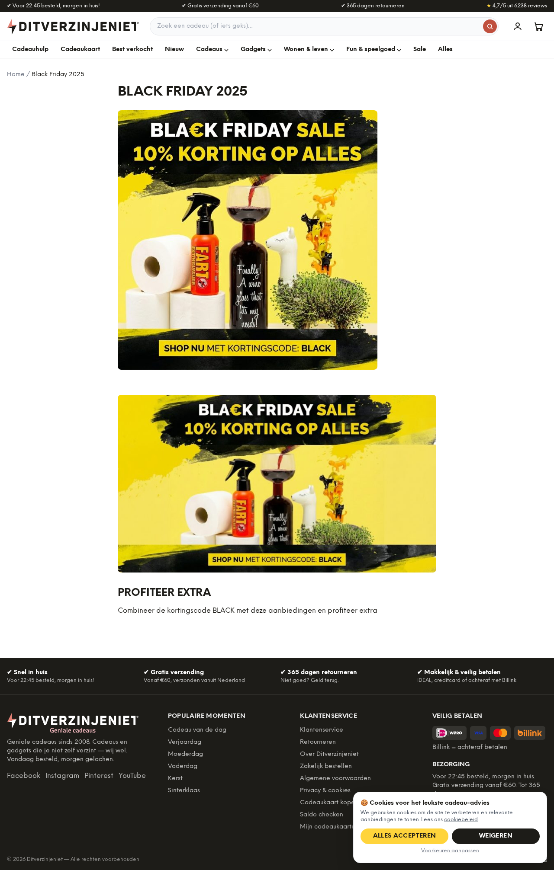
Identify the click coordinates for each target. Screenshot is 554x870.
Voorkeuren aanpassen (450, 851)
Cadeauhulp (30, 49)
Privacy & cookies (325, 790)
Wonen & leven (306, 49)
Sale (419, 49)
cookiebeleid (461, 819)
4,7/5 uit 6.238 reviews (516, 6)
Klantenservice (321, 730)
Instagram (62, 776)
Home (16, 74)
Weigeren (495, 836)
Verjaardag (184, 742)
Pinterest (98, 776)
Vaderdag (182, 766)
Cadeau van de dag (197, 730)
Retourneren (318, 742)
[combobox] (324, 26)
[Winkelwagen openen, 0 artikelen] (538, 26)
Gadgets (253, 49)
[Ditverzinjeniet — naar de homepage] (73, 26)
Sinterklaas (184, 790)
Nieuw (174, 49)
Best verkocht (132, 49)
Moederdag (185, 754)
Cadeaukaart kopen (329, 803)
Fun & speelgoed (370, 49)
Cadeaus (209, 49)
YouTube (132, 776)
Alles (445, 49)
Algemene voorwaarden (335, 778)
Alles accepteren (404, 836)
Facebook (23, 776)
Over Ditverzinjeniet (329, 754)
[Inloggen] (517, 26)
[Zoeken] (490, 26)
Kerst (175, 778)
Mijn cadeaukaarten (329, 827)
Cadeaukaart (80, 49)
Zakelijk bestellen (326, 766)
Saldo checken (321, 815)
